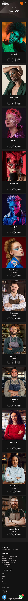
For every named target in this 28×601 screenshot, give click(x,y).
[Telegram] (4, 597)
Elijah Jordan (14, 54)
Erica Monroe (14, 270)
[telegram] (6, 592)
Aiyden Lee (14, 184)
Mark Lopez (14, 356)
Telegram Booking (7, 567)
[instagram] (19, 60)
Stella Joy (14, 141)
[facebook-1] (8, 60)
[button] (25, 3)
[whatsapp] (3, 592)
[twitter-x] (12, 60)
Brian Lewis (14, 313)
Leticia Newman (14, 486)
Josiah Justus (14, 227)
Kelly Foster (14, 443)
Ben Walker (14, 399)
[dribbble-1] (15, 60)
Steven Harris (14, 529)
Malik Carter (14, 97)
